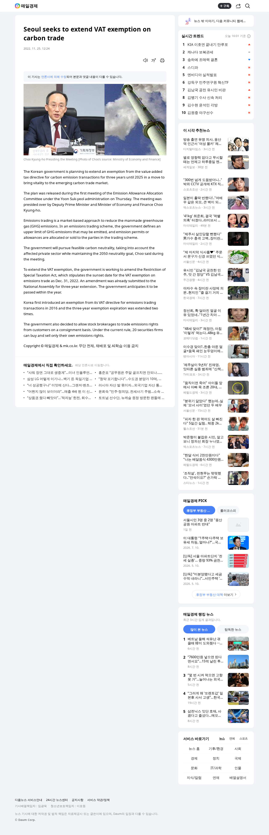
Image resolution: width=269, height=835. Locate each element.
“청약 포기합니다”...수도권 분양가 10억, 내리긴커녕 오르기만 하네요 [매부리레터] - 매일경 (131, 379)
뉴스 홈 (194, 748)
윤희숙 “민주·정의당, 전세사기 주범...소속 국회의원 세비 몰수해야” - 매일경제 (131, 391)
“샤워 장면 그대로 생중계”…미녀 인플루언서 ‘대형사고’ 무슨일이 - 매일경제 (60, 372)
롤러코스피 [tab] (228, 510)
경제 (194, 758)
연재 (216, 777)
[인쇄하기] (162, 60)
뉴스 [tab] (222, 738)
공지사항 (77, 800)
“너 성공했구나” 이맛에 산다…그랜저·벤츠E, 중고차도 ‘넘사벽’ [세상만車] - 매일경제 (60, 385)
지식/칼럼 (194, 777)
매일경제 (29, 6)
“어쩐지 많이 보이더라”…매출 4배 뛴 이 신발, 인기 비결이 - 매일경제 (60, 391)
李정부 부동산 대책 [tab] (200, 510)
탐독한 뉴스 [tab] (233, 629)
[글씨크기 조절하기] (154, 60)
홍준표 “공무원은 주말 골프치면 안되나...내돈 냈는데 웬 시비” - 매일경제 (131, 372)
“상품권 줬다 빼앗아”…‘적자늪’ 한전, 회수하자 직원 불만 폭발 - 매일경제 (60, 397)
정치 (216, 758)
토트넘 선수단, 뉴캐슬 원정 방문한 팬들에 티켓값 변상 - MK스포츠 (131, 397)
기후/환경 (216, 748)
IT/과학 (216, 768)
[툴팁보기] (249, 36)
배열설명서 (237, 777)
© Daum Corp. (25, 820)
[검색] (249, 6)
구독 (226, 6)
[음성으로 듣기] (145, 60)
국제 (238, 758)
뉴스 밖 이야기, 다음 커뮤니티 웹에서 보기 (223, 21)
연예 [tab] (232, 738)
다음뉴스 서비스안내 (28, 800)
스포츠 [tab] (243, 738)
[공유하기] (238, 6)
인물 (238, 768)
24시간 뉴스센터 (57, 800)
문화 (194, 768)
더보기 (214, 594)
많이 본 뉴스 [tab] (199, 629)
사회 (238, 748)
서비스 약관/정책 (98, 800)
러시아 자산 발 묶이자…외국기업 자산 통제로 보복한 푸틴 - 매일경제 (131, 385)
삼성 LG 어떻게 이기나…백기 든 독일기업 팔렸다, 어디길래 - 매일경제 (60, 379)
